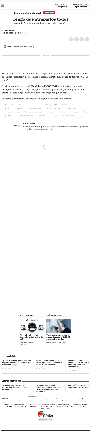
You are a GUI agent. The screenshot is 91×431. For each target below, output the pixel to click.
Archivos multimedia (54, 108)
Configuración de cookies (64, 406)
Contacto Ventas (18, 405)
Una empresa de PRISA (45, 414)
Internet (75, 112)
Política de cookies (46, 406)
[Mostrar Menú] (2, 6)
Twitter (76, 39)
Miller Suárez (8, 30)
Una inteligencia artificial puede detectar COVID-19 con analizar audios (58, 337)
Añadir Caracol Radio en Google (19, 47)
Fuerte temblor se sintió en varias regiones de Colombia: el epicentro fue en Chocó (49, 362)
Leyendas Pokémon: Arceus (14, 105)
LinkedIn (81, 39)
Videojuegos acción (35, 108)
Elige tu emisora (80, 7)
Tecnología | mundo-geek (28, 13)
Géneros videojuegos (12, 112)
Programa (62, 7)
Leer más (49, 129)
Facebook (71, 39)
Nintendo (8, 108)
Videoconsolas (71, 108)
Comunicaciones (68, 115)
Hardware (51, 112)
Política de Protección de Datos (25, 406)
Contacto (5, 405)
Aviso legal (8, 406)
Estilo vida (42, 115)
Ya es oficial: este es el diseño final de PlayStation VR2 (32, 337)
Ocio (85, 112)
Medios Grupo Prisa (45, 419)
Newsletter (31, 405)
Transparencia (81, 406)
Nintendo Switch (34, 105)
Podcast (19, 108)
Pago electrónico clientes (46, 405)
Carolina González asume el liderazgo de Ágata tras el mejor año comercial (15, 387)
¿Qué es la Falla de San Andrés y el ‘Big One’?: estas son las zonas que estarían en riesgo (16, 362)
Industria (54, 115)
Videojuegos (64, 112)
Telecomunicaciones (26, 115)
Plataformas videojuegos (33, 112)
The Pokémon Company (70, 105)
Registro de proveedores (80, 405)
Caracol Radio (10, 5)
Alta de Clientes (63, 405)
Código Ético (45, 408)
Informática (9, 115)
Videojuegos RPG (51, 105)
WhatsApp (87, 39)
